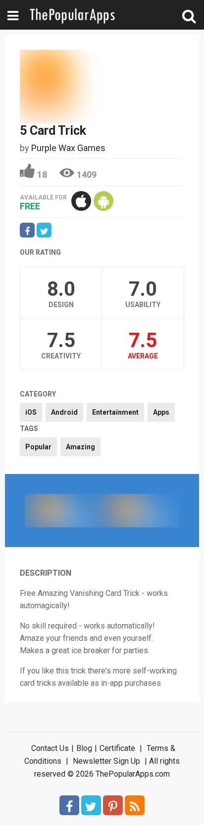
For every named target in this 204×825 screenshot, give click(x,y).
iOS (31, 412)
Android (64, 412)
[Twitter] (91, 805)
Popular (38, 447)
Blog (84, 748)
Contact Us (50, 748)
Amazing (80, 447)
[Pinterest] (113, 805)
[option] (63, 510)
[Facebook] (69, 805)
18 (42, 174)
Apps (161, 412)
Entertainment (115, 412)
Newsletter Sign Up (106, 761)
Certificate (117, 748)
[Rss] (135, 805)
